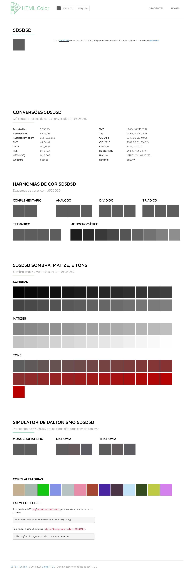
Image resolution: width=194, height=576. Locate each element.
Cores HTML (48, 566)
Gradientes (156, 8)
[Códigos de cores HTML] (30, 4)
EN (16, 566)
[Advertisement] (97, 79)
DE (12, 566)
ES (21, 566)
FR (25, 566)
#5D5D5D (64, 40)
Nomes (175, 8)
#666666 (154, 40)
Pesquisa (83, 8)
